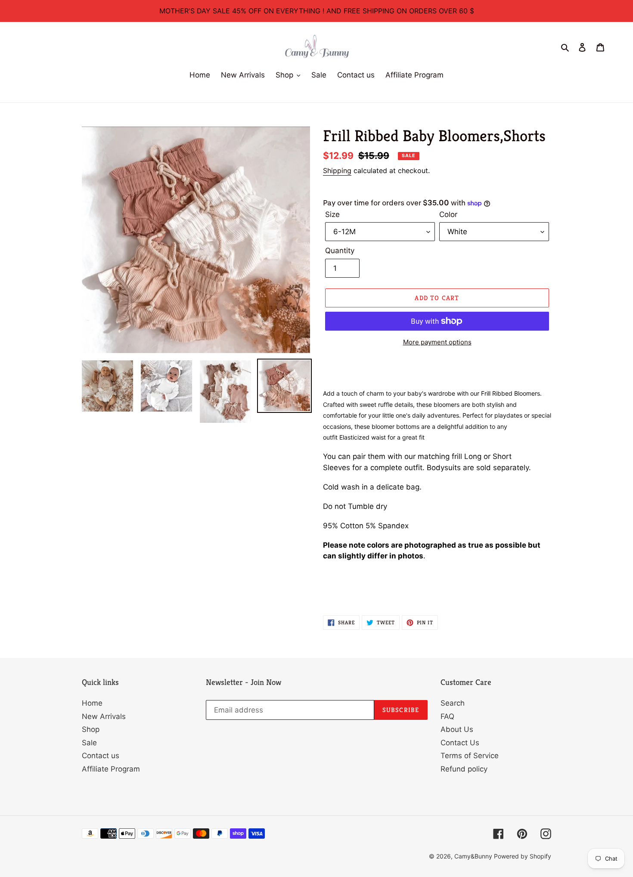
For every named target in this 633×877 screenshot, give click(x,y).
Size (332, 214)
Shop (90, 729)
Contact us (100, 755)
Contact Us (460, 742)
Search (453, 703)
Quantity (339, 250)
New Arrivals (104, 716)
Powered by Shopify (522, 856)
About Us (457, 729)
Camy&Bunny (474, 856)
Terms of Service (470, 755)
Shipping (337, 170)
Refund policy (464, 769)
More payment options (437, 342)
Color (448, 214)
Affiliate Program (111, 769)
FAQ (447, 716)
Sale (89, 742)
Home (92, 703)
